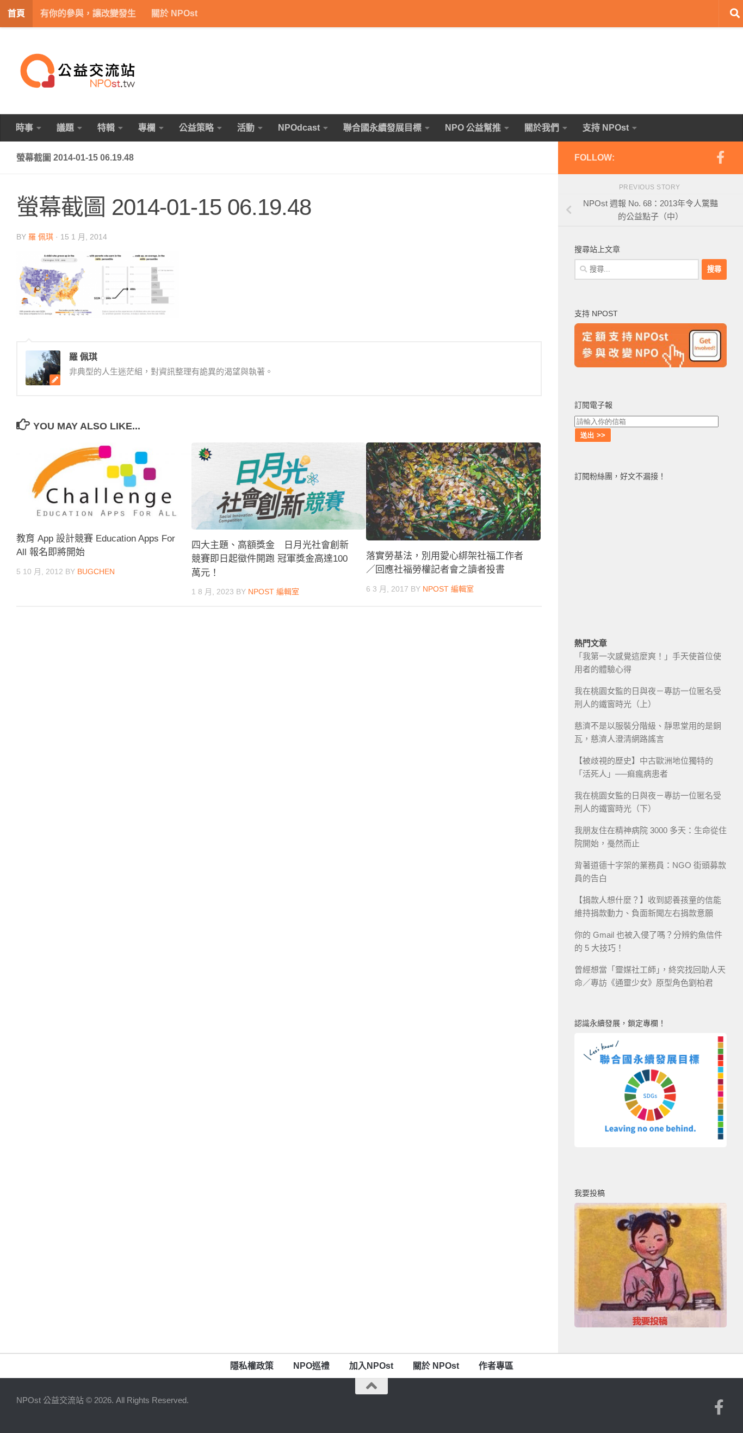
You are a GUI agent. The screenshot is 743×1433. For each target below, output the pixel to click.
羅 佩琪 (40, 236)
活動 (246, 127)
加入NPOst (371, 1365)
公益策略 (196, 127)
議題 (65, 127)
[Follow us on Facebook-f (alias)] (720, 157)
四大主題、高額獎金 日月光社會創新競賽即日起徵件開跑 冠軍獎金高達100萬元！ (270, 559)
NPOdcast (299, 127)
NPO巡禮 (311, 1365)
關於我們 (541, 127)
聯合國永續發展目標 (382, 127)
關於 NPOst (174, 13)
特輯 (106, 127)
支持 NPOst (606, 127)
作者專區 (496, 1365)
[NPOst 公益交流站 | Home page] (78, 71)
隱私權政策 (252, 1365)
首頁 (16, 13)
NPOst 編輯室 (273, 591)
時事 (24, 127)
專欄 (147, 127)
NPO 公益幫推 (473, 127)
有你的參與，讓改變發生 (88, 13)
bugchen (96, 571)
